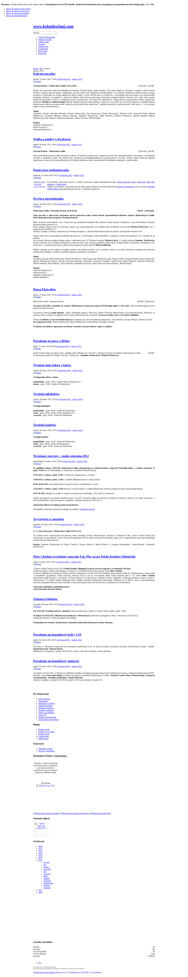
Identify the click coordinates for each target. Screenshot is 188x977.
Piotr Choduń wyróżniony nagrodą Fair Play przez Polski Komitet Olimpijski (84, 556)
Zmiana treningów (45, 599)
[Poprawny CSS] (62, 972)
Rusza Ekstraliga (44, 289)
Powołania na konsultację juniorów (56, 661)
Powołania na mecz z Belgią (51, 341)
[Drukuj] (37, 81)
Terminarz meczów (87, 509)
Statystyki (141, 182)
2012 (41, 68)
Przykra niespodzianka (48, 198)
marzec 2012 (77, 79)
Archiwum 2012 (64, 79)
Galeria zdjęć (61, 184)
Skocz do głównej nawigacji (17, 11)
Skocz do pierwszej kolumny (18, 13)
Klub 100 (150, 182)
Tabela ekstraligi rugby (126, 182)
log (39, 963)
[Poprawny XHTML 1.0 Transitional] (86, 972)
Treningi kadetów (44, 425)
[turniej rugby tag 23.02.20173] (41, 834)
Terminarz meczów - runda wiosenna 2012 (61, 456)
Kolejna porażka (44, 73)
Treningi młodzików (46, 394)
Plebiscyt (51, 184)
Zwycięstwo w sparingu (48, 519)
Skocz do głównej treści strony (18, 9)
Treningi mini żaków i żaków (52, 365)
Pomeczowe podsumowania (51, 170)
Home (35, 68)
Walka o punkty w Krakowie (52, 139)
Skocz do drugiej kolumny (16, 16)
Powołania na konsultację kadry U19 (57, 634)
